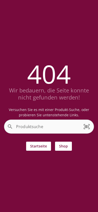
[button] (86, 126)
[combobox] (47, 129)
